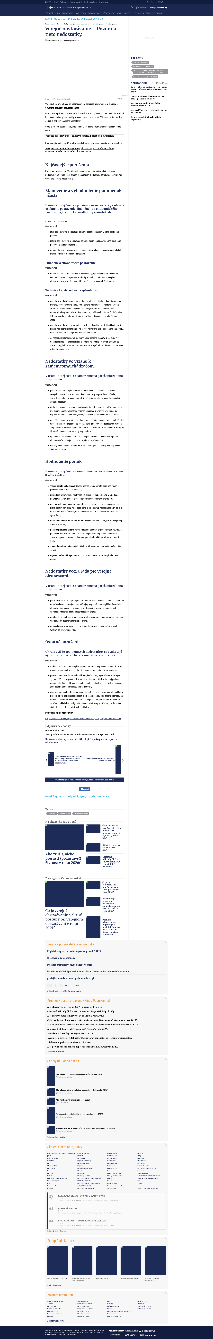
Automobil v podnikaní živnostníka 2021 (152, 1279)
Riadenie (110, 1181)
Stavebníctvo (141, 1161)
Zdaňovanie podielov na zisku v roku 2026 (69, 1042)
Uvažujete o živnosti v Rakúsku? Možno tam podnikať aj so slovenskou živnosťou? (89, 1038)
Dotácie (50, 1176)
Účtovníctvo (109, 13)
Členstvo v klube (154, 13)
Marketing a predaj (83, 1176)
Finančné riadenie (83, 1153)
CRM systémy (51, 1306)
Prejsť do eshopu (54, 1285)
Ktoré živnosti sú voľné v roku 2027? (111, 847)
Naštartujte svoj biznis (140, 62)
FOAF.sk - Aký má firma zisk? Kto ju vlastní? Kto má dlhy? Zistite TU (74, 19)
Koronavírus (81, 1158)
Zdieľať (86, 789)
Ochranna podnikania (65, 1077)
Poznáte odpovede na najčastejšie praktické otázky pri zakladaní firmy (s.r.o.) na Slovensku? (111, 927)
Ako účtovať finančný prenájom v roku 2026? (70, 1033)
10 (66, 985)
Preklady (110, 1309)
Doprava (50, 1173)
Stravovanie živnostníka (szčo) (130, 1278)
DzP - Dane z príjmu (54, 1181)
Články (58, 24)
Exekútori (50, 1316)
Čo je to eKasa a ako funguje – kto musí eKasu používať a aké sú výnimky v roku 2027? (149, 89)
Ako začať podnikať (99, 24)
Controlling (51, 1168)
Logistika (80, 1166)
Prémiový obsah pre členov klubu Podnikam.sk (79, 1001)
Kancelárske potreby (84, 1306)
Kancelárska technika (84, 1304)
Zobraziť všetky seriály (56, 1137)
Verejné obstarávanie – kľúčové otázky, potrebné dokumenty (79, 135)
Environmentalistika (54, 1186)
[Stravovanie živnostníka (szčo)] (131, 1260)
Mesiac (165, 83)
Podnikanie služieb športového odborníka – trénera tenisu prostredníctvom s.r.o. (88, 971)
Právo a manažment (114, 1173)
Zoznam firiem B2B (60, 1295)
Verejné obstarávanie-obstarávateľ (149, 1176)
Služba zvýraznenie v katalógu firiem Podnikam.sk (81, 1279)
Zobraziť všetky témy (55, 991)
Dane (119, 13)
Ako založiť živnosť (55, 730)
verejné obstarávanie (81, 814)
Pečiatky (110, 1304)
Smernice (140, 1158)
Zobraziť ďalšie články (55, 1051)
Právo (109, 1171)
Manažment (67, 13)
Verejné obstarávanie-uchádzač (148, 1178)
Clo (48, 1163)
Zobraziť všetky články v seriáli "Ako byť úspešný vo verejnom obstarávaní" (85, 780)
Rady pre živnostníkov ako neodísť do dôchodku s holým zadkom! (79, 734)
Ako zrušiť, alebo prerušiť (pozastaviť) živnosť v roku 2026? (63, 858)
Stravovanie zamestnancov (61, 958)
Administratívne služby (55, 1301)
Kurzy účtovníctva (83, 1311)
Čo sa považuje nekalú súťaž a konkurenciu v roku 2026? (79, 1114)
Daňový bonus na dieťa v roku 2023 (145, 77)
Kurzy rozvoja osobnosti (85, 1309)
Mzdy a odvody (112, 1153)
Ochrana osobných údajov (87, 1332)
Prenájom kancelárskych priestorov (119, 1311)
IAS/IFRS (80, 1156)
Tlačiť (122, 99)
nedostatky (51, 814)
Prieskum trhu (112, 1314)
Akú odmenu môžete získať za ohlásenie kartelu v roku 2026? (82, 1090)
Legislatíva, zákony (83, 1163)
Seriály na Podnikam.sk (63, 1061)
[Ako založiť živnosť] (106, 1260)
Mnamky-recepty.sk (76, 2)
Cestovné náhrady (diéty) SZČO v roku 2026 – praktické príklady (111, 862)
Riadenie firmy (112, 1183)
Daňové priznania (63, 1103)
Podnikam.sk (64, 2)
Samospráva (111, 1188)
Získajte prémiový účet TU (81, 8)
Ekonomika (139, 13)
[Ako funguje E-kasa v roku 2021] (57, 1260)
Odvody (127, 13)
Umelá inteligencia (143, 1171)
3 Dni (154, 83)
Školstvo (140, 1153)
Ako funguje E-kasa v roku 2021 (57, 1278)
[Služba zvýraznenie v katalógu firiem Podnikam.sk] (82, 1260)
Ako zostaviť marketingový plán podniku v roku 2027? (75, 1016)
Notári (109, 1301)
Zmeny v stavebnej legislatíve (147, 1188)
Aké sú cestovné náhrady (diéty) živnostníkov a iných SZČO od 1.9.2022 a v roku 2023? (150, 71)
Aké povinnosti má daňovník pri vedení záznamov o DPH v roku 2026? (84, 1047)
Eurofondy (50, 1188)
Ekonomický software (54, 1314)
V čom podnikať (113, 24)
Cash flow (50, 1161)
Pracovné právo (112, 1168)
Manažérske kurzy (83, 1314)
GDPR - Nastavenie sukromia (67, 1334)
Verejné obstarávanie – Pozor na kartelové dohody (100, 760)
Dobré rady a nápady (90, 2)
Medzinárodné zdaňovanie (86, 1188)
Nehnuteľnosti (112, 1156)
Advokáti (50, 1304)
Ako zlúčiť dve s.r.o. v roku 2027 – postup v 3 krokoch (74, 1007)
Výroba (139, 1181)
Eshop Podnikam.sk (60, 1241)
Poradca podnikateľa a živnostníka (70, 944)
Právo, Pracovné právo (115, 1176)
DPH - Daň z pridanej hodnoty (57, 1178)
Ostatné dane (111, 1161)
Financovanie (94, 13)
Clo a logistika (52, 1166)
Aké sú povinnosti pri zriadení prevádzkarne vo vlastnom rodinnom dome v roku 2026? (93, 1024)
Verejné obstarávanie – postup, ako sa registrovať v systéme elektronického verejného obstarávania (79, 150)
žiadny (139, 1183)
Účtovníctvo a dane (143, 1166)
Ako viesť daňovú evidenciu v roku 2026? (73, 1100)
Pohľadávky (111, 1166)
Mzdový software (83, 1316)
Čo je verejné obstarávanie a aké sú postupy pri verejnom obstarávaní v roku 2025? (64, 919)
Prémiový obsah (64, 814)
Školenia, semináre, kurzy (64, 1147)
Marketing (81, 13)
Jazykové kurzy (82, 1301)
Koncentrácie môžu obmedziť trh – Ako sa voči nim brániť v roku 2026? (85, 1128)
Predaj (109, 1178)
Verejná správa (142, 1173)
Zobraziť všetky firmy (55, 1321)
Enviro (49, 1183)
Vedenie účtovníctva (144, 1306)
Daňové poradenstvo (54, 1309)
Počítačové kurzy (113, 1306)
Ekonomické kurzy (53, 1311)
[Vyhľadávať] (132, 8)
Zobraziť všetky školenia (56, 1231)
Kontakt (55, 1334)
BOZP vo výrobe (52, 1158)
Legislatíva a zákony (84, 1161)
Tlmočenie (141, 1304)
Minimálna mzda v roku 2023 (143, 66)
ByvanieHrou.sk (103, 2)
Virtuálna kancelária (144, 1309)
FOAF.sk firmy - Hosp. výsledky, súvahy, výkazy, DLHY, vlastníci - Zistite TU (77, 796)
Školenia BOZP (142, 1301)
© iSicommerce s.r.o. (58, 1330)
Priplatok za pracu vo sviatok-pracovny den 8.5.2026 (74, 951)
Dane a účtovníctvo (53, 1171)
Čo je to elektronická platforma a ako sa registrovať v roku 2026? (110, 887)
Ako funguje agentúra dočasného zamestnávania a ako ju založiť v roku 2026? (111, 904)
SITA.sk (55, 2)
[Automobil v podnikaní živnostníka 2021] (155, 1260)
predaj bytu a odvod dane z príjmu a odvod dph (71, 978)
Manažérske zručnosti (84, 1168)
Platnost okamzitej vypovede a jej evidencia (69, 964)
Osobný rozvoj (112, 1158)
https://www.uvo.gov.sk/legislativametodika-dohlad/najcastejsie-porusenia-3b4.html (83, 718)
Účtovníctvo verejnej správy (146, 1168)
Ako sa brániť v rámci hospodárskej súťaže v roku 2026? (79, 1074)
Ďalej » (77, 985)
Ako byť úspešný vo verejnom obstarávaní (76, 24)
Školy (139, 1156)
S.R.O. (57, 13)
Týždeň (159, 83)
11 (70, 985)
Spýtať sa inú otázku (73, 991)
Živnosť (49, 13)
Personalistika (112, 1163)
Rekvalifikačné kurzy (114, 1316)
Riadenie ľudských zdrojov (116, 1186)
